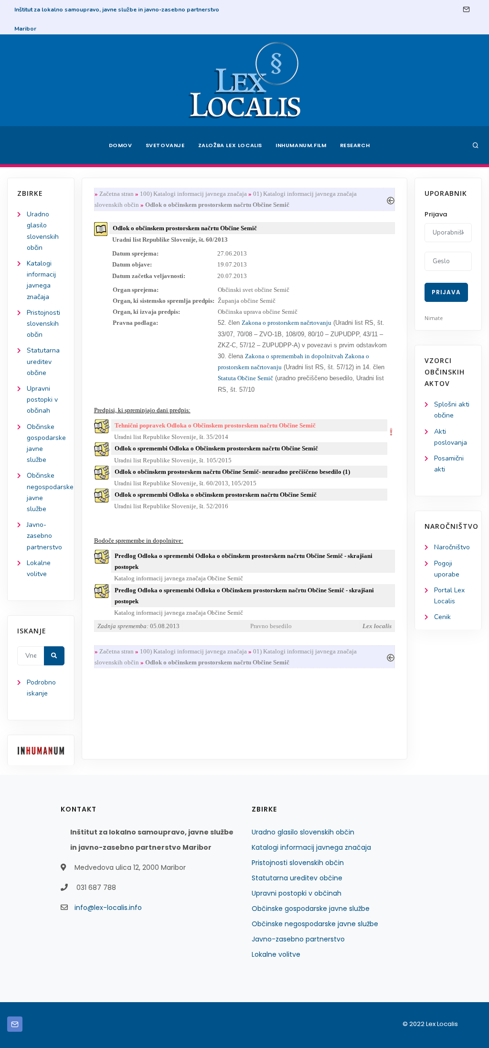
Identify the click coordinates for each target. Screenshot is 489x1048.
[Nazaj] (390, 199)
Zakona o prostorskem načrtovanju (286, 322)
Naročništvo (452, 547)
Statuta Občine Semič (245, 378)
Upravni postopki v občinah (42, 399)
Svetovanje (165, 145)
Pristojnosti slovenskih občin (43, 323)
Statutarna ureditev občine (43, 361)
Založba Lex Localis (230, 145)
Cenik (442, 616)
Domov (120, 145)
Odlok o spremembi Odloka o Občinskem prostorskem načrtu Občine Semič (216, 448)
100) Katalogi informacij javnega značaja (193, 193)
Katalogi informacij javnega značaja (311, 847)
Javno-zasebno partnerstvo (44, 535)
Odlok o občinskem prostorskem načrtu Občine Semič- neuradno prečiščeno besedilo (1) (232, 471)
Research (355, 145)
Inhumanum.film (301, 145)
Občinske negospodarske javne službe (315, 924)
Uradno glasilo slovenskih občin (303, 832)
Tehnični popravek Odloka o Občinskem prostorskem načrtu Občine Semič (215, 425)
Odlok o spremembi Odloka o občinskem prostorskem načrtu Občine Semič (216, 494)
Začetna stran (116, 193)
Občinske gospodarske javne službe (311, 908)
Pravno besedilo (271, 626)
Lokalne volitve (276, 954)
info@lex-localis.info (108, 907)
